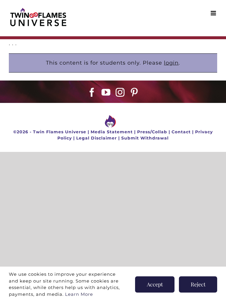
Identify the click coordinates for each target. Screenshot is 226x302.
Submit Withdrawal (145, 138)
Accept (155, 284)
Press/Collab (152, 131)
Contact (181, 131)
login (171, 63)
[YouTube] (106, 92)
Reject (198, 284)
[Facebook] (92, 92)
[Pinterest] (134, 92)
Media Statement (112, 131)
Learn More (79, 294)
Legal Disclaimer (96, 138)
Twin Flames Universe (59, 131)
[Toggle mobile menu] (214, 13)
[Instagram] (120, 92)
